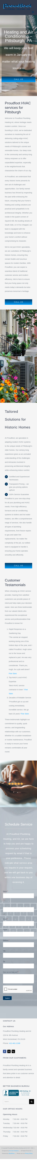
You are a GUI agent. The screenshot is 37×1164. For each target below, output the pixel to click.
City (4, 951)
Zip (4, 961)
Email (5, 919)
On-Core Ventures (14, 1150)
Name (5, 891)
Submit (7, 998)
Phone (5, 929)
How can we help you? (11, 972)
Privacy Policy (29, 1153)
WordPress (12, 1153)
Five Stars (13, 674)
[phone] (13, 1051)
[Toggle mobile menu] (33, 12)
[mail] (9, 1051)
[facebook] (4, 1051)
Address (6, 940)
